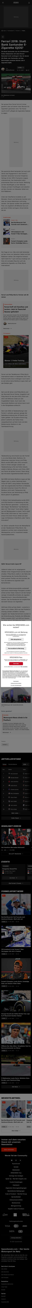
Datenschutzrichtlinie (16, 683)
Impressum (16, 681)
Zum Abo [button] (16, 663)
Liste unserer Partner (24, 676)
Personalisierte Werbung (16, 648)
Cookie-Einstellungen (16, 685)
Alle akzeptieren (16, 639)
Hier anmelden (24, 666)
